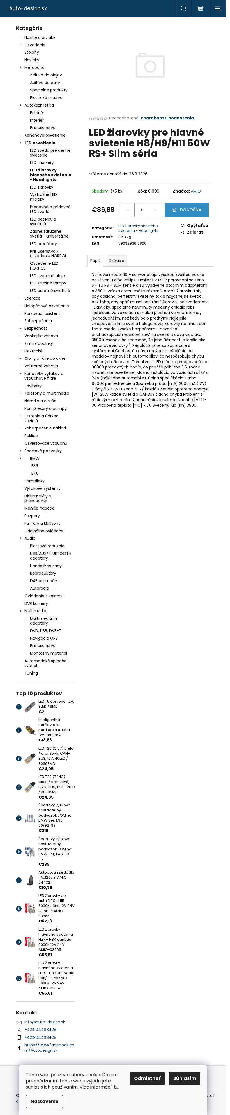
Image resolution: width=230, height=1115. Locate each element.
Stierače (32, 298)
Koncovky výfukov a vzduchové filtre (43, 376)
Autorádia (39, 588)
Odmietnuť (147, 1078)
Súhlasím (184, 1078)
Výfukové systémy (42, 488)
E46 (35, 473)
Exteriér (37, 113)
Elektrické (33, 351)
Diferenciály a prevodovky (37, 498)
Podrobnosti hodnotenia (167, 118)
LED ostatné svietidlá (50, 290)
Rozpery (32, 516)
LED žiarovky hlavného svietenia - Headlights (50, 174)
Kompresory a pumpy (45, 408)
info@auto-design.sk (44, 1022)
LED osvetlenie (40, 143)
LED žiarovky (41, 187)
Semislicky (34, 481)
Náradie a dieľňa (40, 401)
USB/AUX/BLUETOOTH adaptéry (50, 556)
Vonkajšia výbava (41, 336)
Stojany (31, 52)
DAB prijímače (43, 580)
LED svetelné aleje (47, 276)
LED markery (42, 162)
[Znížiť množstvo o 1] (128, 210)
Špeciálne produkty (49, 90)
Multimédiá (35, 611)
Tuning (31, 673)
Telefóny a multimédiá (46, 393)
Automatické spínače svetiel (45, 663)
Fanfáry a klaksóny (42, 523)
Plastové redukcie (47, 546)
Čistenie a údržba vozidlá (41, 418)
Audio (29, 538)
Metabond (34, 67)
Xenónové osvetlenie (45, 135)
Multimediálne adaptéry (44, 621)
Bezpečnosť (35, 328)
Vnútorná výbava (41, 366)
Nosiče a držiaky (39, 37)
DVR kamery (36, 603)
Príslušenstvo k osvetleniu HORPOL (48, 253)
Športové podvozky (43, 451)
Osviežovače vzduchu (45, 443)
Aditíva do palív (45, 82)
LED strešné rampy (48, 283)
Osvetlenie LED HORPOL (44, 266)
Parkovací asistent (42, 313)
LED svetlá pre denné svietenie (50, 153)
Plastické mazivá (46, 97)
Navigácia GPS (44, 638)
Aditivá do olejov (46, 75)
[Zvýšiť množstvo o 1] (155, 210)
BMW (35, 458)
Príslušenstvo (43, 127)
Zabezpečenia (38, 321)
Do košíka (190, 209)
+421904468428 (40, 1029)
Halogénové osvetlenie (46, 306)
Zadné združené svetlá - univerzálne (49, 234)
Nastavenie (44, 1101)
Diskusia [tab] (116, 260)
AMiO (196, 191)
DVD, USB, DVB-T (45, 631)
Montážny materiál (48, 653)
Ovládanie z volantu (43, 596)
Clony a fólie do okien (45, 358)
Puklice (31, 435)
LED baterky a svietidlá (43, 221)
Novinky (31, 60)
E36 (34, 466)
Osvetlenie (34, 45)
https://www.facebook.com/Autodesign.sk (49, 1047)
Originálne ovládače (43, 531)
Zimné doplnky (38, 343)
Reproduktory (43, 573)
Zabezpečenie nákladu (46, 428)
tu (116, 1087)
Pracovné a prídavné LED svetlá (50, 209)
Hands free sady (46, 566)
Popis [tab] (95, 260)
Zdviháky (33, 386)
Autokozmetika (39, 105)
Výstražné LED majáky (43, 197)
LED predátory (43, 243)
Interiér (37, 120)
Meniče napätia (39, 508)
